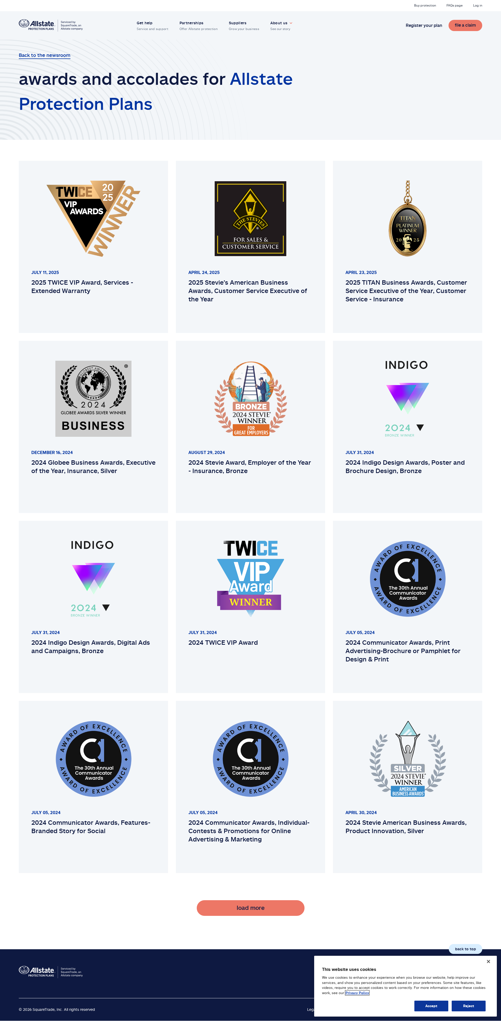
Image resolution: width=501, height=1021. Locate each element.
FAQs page (454, 5)
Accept (431, 1006)
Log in (477, 5)
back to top (465, 949)
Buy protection (425, 5)
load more (251, 907)
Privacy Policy (357, 993)
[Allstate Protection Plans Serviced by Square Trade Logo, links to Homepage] (51, 25)
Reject (468, 1006)
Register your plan (424, 25)
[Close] (488, 961)
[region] (405, 986)
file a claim (465, 25)
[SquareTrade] (51, 972)
